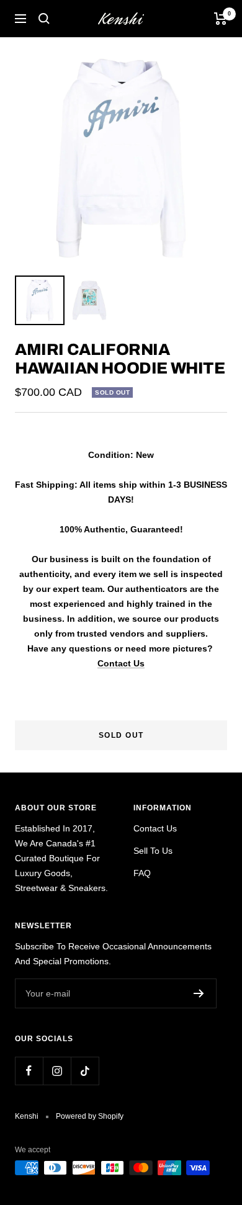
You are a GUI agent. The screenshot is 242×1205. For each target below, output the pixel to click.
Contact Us (121, 663)
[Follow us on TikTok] (85, 1071)
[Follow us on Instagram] (57, 1071)
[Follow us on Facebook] (29, 1071)
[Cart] (220, 18)
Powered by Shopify (89, 1116)
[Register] (199, 993)
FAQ (142, 873)
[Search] (44, 18)
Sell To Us (153, 851)
